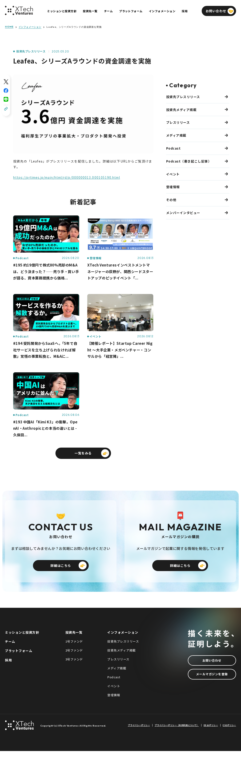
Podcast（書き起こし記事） (189, 161)
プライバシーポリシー (139, 725)
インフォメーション (30, 27)
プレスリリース (178, 122)
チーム (10, 641)
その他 (171, 199)
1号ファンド (74, 641)
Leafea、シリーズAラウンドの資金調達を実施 (74, 27)
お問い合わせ (211, 660)
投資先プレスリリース (30, 51)
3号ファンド (74, 659)
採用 (8, 660)
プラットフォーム (18, 650)
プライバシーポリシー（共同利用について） (177, 725)
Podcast (173, 148)
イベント (173, 174)
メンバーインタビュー (183, 212)
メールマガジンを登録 (212, 674)
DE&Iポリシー (211, 725)
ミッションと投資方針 (22, 632)
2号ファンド (74, 650)
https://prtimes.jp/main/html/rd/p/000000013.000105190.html (66, 177)
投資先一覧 (74, 632)
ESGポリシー (229, 725)
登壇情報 (173, 186)
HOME (9, 27)
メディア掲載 (176, 135)
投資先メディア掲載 (181, 109)
